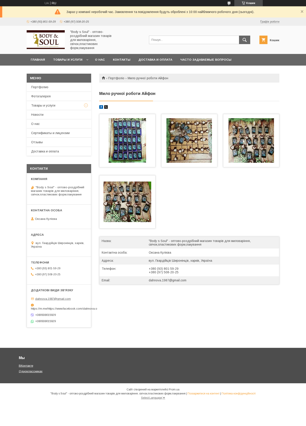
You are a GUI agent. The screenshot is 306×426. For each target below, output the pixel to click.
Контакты (121, 59)
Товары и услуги (67, 59)
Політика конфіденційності (239, 393)
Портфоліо (116, 78)
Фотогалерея (41, 96)
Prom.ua (174, 389)
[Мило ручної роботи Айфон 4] (127, 202)
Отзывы (37, 142)
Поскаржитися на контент (203, 393)
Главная (38, 59)
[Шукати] (244, 40)
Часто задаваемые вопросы (205, 59)
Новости (37, 114)
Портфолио (39, 87)
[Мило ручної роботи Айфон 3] (251, 140)
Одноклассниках (31, 371)
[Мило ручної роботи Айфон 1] (127, 140)
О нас (100, 59)
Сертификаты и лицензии (50, 133)
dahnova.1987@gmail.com (167, 280)
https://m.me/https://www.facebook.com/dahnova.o (59, 308)
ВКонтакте (26, 365)
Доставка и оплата (155, 59)
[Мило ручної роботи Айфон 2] (189, 140)
